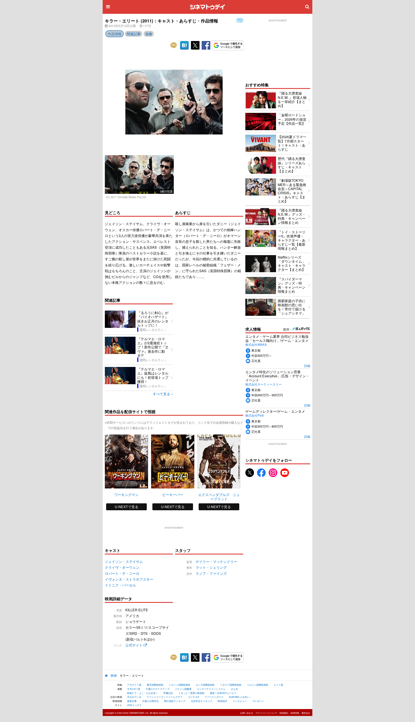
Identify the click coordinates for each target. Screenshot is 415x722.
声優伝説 (168, 693)
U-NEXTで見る (126, 506)
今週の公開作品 (150, 701)
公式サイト (134, 645)
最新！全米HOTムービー (223, 693)
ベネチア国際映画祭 (230, 684)
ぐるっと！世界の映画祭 (191, 693)
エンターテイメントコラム (211, 688)
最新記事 (132, 701)
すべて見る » (163, 393)
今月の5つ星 (133, 688)
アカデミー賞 (134, 684)
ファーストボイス (213, 696)
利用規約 (283, 712)
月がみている (134, 696)
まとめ (234, 688)
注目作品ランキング (201, 701)
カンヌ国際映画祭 (205, 684)
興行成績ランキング (174, 701)
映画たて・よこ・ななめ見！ (142, 693)
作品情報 (114, 33)
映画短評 (222, 701)
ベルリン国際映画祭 (257, 684)
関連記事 (133, 33)
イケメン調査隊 (183, 688)
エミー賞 (278, 684)
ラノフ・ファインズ (211, 573)
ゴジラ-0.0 (193, 696)
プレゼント (258, 701)
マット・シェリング (211, 567)
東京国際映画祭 (155, 684)
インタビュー (240, 701)
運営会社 (306, 712)
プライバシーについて (266, 712)
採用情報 (294, 712)
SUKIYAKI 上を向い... (240, 696)
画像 (148, 33)
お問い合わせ (246, 712)
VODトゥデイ (134, 705)
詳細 (307, 365)
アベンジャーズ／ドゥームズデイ (164, 696)
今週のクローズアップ (157, 688)
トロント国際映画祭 (179, 684)
